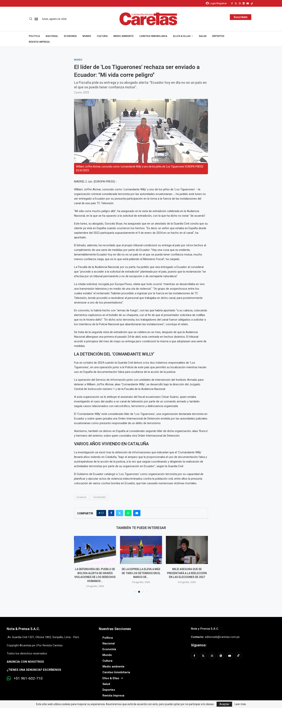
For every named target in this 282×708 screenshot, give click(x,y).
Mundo (86, 36)
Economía (70, 36)
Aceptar (224, 704)
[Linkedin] (243, 3)
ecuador (81, 497)
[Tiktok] (252, 3)
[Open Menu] (36, 19)
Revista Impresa (39, 42)
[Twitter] (235, 3)
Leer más (240, 704)
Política (34, 36)
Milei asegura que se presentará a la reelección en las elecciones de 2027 (187, 573)
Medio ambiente (123, 36)
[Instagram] (240, 3)
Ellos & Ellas (181, 36)
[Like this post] (102, 513)
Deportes (218, 36)
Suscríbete (240, 17)
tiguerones (99, 497)
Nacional (52, 36)
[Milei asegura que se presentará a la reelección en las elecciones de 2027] (187, 550)
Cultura (102, 36)
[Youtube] (247, 3)
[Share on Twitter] (119, 513)
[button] (79, 564)
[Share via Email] (136, 513)
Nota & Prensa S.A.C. (23, 629)
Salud (202, 36)
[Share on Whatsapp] (128, 513)
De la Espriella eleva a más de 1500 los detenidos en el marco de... (141, 573)
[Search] (31, 19)
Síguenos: (198, 645)
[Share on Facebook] (111, 513)
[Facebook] (232, 3)
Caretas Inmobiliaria (153, 36)
